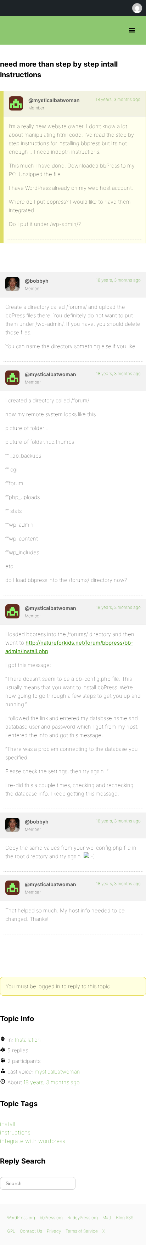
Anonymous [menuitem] (137, 8)
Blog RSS (124, 1217)
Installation (28, 1039)
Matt (106, 1217)
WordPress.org (21, 1217)
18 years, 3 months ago (118, 99)
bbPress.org (11, 30)
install (7, 1123)
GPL (11, 1231)
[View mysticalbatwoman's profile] (16, 103)
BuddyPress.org (82, 1217)
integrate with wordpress (32, 1140)
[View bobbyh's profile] (12, 284)
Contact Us (31, 1231)
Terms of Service (82, 1231)
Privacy (54, 1231)
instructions (15, 1132)
